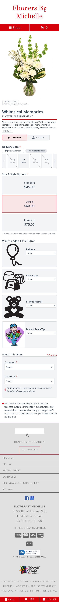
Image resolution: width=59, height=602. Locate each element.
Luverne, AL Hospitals (45, 581)
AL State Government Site (42, 586)
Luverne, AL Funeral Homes (16, 581)
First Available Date (36, 150)
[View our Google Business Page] (32, 499)
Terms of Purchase (30, 591)
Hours (50, 599)
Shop (16, 27)
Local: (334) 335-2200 (29, 521)
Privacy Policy (10, 591)
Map (30, 599)
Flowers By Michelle (30, 12)
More (6, 131)
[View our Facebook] (27, 499)
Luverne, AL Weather (14, 586)
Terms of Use (50, 591)
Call (10, 599)
